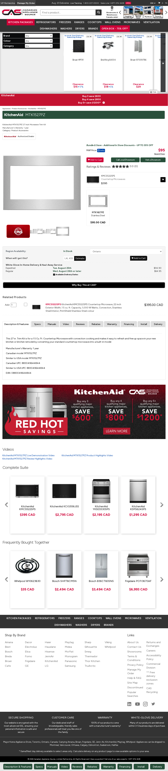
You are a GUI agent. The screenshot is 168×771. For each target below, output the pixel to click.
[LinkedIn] (129, 705)
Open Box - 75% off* (115, 28)
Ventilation (151, 22)
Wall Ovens (112, 22)
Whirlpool (110, 646)
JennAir (49, 656)
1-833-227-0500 (91, 3)
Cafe (8, 665)
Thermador (91, 656)
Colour (7, 41)
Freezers (65, 22)
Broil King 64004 (108, 59)
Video (66, 324)
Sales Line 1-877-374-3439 (115, 3)
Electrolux (31, 646)
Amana (9, 642)
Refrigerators (46, 22)
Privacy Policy (135, 664)
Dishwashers (48, 28)
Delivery (158, 324)
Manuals (52, 324)
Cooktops (95, 22)
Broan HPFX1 (78, 59)
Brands (93, 28)
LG (46, 665)
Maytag (69, 642)
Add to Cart (95, 159)
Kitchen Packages (20, 22)
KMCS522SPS (108, 175)
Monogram (71, 656)
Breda (8, 656)
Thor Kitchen (92, 661)
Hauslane (50, 646)
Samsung (70, 665)
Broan (8, 661)
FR (166, 3)
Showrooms (134, 651)
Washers (66, 28)
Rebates (96, 324)
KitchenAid (32, 109)
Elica (27, 651)
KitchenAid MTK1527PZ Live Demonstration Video (28, 455)
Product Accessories (19, 109)
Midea (68, 646)
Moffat (69, 651)
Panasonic (71, 661)
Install (144, 324)
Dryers (79, 28)
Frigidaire (30, 661)
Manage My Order (26, 3)
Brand (6, 36)
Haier (48, 642)
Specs (37, 324)
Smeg (88, 651)
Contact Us (134, 646)
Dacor (28, 642)
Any (27, 36)
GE (27, 665)
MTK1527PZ (42, 109)
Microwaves (132, 22)
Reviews (80, 324)
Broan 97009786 (138, 59)
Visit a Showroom (153, 159)
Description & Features (16, 324)
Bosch (8, 651)
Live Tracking (76, 3)
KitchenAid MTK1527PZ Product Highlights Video (87, 455)
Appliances (6, 109)
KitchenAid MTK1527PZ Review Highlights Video (27, 458)
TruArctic (90, 665)
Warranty (112, 324)
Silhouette (91, 646)
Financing (129, 324)
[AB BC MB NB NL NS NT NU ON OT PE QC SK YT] (152, 3)
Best (7, 646)
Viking (108, 642)
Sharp (88, 642)
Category (8, 46)
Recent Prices (159, 154)
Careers (151, 650)
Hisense (49, 651)
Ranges (79, 22)
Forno (28, 656)
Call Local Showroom (125, 159)
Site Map (132, 682)
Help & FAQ (134, 677)
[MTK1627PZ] (98, 201)
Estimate (80, 258)
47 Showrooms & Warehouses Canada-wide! (112, 13)
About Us (133, 642)
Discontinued (135, 687)
